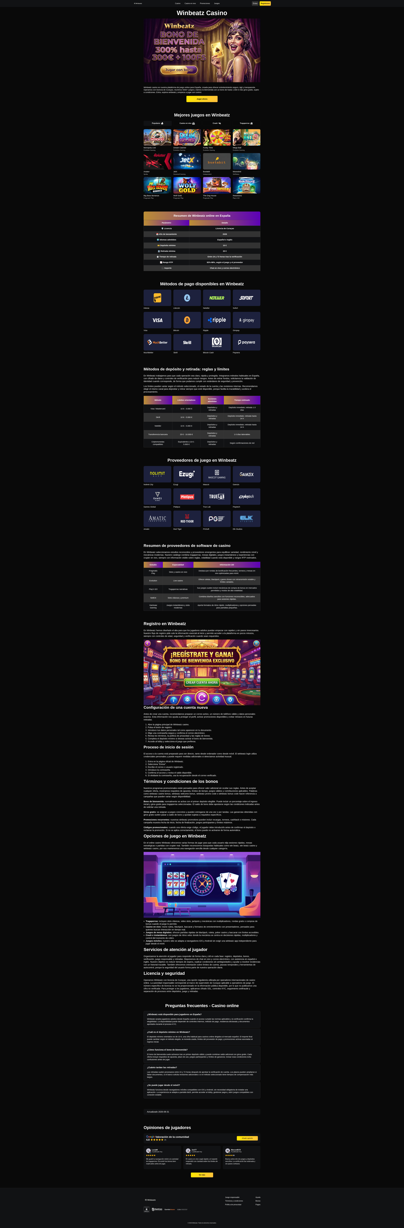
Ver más (202, 1175)
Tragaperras (245, 123)
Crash (215, 123)
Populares (156, 123)
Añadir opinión (247, 1138)
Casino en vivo (185, 123)
